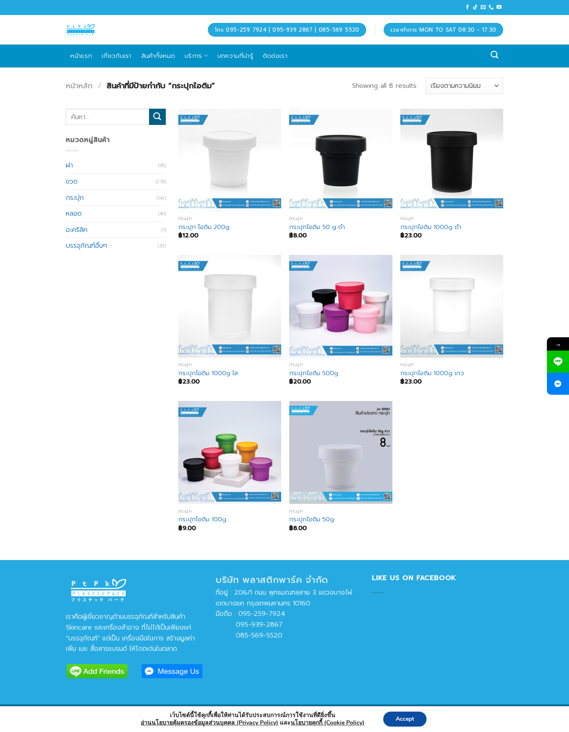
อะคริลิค (76, 230)
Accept (405, 719)
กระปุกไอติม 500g (313, 373)
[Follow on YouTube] (499, 7)
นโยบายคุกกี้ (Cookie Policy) (327, 723)
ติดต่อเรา (275, 55)
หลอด (74, 214)
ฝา (69, 165)
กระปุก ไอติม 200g (204, 227)
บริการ (193, 55)
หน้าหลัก (79, 86)
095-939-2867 (249, 625)
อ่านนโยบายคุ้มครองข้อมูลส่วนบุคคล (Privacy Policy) (209, 723)
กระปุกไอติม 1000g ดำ (430, 227)
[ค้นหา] (494, 55)
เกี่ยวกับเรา (117, 55)
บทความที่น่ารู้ (235, 55)
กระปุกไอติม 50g (311, 519)
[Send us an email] (483, 7)
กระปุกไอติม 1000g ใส (208, 373)
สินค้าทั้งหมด (158, 55)
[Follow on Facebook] (467, 7)
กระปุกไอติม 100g (202, 519)
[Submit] (157, 117)
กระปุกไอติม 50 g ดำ (317, 227)
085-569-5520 (249, 635)
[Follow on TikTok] (475, 7)
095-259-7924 (261, 614)
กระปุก (75, 197)
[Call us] (491, 7)
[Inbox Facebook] (558, 384)
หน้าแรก (81, 55)
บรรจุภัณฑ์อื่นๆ (86, 246)
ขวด (71, 182)
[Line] (558, 362)
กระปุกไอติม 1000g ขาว (432, 373)
